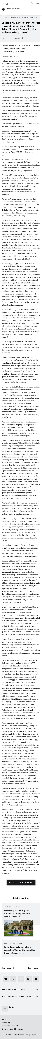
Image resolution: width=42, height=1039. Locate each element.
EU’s (25, 715)
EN (7, 3)
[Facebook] (22, 979)
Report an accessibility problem (12, 1029)
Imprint (4, 1019)
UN (19, 591)
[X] (14, 979)
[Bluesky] (6, 979)
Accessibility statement (10, 1026)
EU (11, 146)
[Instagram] (29, 979)
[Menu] (37, 3)
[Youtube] (37, 979)
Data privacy (6, 1023)
